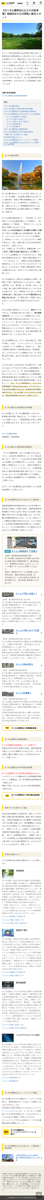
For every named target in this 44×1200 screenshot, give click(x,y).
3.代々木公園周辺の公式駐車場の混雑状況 (20, 111)
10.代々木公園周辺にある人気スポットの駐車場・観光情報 (21, 143)
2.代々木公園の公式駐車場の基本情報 (18, 109)
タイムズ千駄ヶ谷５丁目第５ (18, 122)
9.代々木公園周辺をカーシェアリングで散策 (21, 140)
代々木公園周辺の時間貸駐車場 (14, 96)
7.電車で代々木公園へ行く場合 (16, 134)
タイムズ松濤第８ (13, 126)
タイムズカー (10, 1111)
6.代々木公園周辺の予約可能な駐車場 (18, 132)
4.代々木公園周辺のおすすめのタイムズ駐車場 (22, 114)
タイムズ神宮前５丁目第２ (17, 117)
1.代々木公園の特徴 (11, 106)
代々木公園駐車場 (9, 434)
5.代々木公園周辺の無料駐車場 (16, 129)
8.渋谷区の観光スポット (13, 137)
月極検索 (19, 3)
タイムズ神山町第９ (14, 124)
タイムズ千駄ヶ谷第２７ (16, 119)
